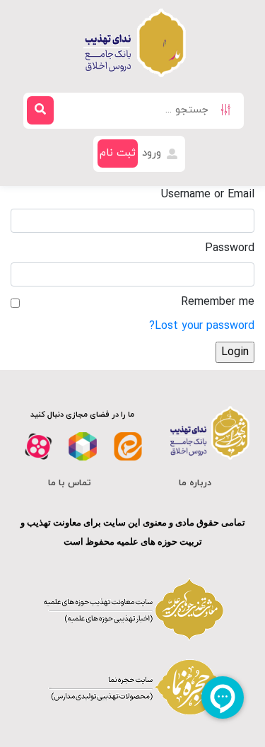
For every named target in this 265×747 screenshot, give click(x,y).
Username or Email (207, 194)
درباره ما (195, 483)
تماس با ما (69, 483)
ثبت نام (118, 153)
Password (229, 248)
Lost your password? (201, 326)
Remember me (217, 302)
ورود (153, 153)
